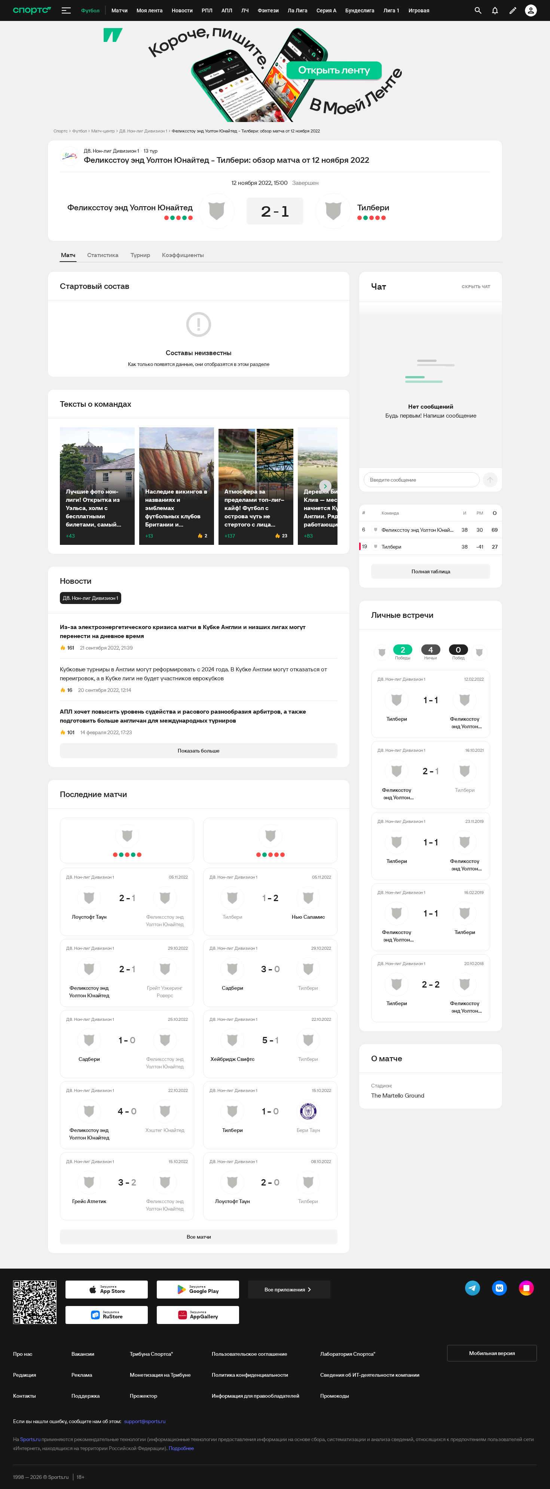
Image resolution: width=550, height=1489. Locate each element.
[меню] (66, 10)
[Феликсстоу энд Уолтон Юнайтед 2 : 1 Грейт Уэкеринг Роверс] (184, 218)
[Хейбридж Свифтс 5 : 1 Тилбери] (371, 218)
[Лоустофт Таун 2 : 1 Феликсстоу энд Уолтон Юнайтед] (190, 218)
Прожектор (143, 1395)
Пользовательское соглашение (249, 1354)
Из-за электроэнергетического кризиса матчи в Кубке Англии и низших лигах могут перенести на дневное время (183, 631)
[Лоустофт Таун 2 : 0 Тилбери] (359, 218)
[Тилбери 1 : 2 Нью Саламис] (383, 218)
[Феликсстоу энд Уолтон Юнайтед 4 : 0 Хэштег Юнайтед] (172, 218)
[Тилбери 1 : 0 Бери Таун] (365, 218)
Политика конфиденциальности (250, 1374)
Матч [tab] (68, 255)
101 (70, 732)
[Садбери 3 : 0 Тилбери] (377, 218)
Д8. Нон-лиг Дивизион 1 (143, 131)
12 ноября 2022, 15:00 (260, 182)
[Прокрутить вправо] (325, 486)
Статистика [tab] (103, 255)
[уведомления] (495, 10)
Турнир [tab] (140, 255)
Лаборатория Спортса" (347, 1354)
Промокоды (334, 1395)
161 (70, 647)
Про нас (22, 1354)
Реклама (81, 1374)
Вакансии (82, 1354)
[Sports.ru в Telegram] (474, 1290)
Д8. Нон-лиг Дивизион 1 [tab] (90, 598)
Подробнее (181, 1448)
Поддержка (85, 1395)
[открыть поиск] (478, 10)
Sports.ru (30, 1439)
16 (69, 690)
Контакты (24, 1395)
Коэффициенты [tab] (183, 255)
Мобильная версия (492, 1353)
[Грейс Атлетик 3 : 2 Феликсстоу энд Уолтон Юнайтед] (166, 218)
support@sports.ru (144, 1421)
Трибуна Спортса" (151, 1354)
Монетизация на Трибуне (160, 1374)
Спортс (61, 131)
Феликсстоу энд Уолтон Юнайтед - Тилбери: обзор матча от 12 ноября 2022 (246, 131)
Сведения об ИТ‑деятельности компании (369, 1374)
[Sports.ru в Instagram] (528, 1290)
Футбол (79, 131)
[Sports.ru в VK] (501, 1290)
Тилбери (373, 207)
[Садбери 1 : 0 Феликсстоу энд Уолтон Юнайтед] (178, 218)
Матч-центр (103, 131)
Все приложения (285, 1289)
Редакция (24, 1374)
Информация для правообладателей (255, 1395)
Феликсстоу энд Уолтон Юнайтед (130, 207)
